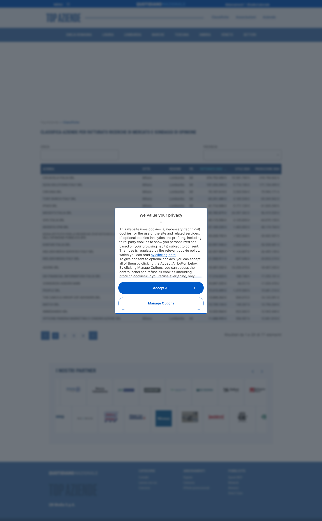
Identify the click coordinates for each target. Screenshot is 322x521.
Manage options (161, 303)
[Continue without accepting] (161, 222)
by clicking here (163, 255)
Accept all (161, 288)
